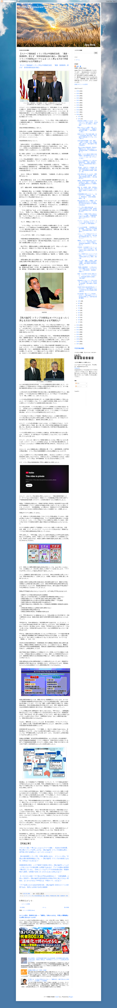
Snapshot (77, 368)
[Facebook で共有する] (41, 893)
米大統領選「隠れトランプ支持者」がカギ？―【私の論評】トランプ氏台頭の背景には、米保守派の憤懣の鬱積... (87, 296)
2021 (77, 102)
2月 (79, 319)
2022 (77, 100)
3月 (79, 317)
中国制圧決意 (53, 895)
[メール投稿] (33, 893)
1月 (79, 322)
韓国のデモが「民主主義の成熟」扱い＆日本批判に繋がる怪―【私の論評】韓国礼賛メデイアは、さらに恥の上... (87, 136)
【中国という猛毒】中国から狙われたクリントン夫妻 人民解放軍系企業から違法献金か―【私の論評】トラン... (87, 216)
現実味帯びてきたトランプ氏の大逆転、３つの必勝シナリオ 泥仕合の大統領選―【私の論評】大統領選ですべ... (87, 282)
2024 (77, 95)
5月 (79, 312)
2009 (77, 339)
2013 (77, 329)
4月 (79, 315)
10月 (79, 301)
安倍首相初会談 (38, 895)
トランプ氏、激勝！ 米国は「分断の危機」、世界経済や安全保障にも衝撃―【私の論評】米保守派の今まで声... (87, 263)
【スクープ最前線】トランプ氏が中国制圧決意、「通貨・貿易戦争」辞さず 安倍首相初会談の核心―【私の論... (87, 163)
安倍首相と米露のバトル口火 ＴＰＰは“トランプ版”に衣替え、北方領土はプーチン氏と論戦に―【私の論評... (88, 123)
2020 (77, 105)
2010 (77, 336)
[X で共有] (40, 893)
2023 (77, 98)
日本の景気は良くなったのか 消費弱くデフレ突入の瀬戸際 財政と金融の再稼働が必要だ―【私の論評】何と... (87, 176)
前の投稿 (66, 907)
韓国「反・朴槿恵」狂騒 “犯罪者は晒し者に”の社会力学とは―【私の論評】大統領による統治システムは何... (87, 189)
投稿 (78, 383)
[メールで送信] (37, 893)
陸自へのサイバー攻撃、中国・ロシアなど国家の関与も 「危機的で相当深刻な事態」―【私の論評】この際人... (87, 129)
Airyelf (57, 996)
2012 (77, 332)
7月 (79, 308)
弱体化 (47, 895)
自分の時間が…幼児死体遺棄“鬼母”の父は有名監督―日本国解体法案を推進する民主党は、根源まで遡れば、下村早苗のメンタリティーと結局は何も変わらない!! (48, 959)
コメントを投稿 (25, 904)
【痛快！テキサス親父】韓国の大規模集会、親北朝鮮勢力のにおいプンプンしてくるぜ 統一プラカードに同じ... (87, 156)
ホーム (44, 907)
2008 (77, 341)
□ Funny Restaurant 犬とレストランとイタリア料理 (51, 7)
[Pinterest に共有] (43, 893)
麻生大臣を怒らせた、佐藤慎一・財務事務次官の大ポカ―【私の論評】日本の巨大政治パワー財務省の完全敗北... (87, 203)
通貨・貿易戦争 (61, 895)
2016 (77, 114)
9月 (79, 303)
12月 (79, 116)
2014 (77, 327)
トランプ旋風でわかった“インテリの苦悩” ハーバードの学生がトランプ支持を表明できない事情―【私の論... (87, 256)
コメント (79, 386)
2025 (77, 93)
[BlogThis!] (38, 893)
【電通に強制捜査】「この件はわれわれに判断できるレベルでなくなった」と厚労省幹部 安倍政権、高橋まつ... (87, 269)
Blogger (71, 996)
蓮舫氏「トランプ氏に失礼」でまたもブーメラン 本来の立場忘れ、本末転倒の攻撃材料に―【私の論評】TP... (87, 242)
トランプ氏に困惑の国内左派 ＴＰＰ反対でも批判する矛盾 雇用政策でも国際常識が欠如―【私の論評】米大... (87, 209)
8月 (79, 305)
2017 (77, 112)
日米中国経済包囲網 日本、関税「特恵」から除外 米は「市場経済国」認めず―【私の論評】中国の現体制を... (87, 143)
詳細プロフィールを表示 (81, 84)
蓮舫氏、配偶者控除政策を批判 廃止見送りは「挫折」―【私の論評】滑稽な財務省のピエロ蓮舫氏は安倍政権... (87, 183)
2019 (77, 107)
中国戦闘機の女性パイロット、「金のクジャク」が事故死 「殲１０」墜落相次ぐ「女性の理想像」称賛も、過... (87, 196)
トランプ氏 (31, 895)
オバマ (25, 895)
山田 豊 (78, 66)
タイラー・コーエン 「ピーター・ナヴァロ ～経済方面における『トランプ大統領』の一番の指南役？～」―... (87, 223)
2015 (77, 325)
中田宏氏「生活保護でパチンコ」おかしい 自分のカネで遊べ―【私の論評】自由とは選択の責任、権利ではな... (87, 249)
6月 (79, 310)
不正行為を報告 (79, 348)
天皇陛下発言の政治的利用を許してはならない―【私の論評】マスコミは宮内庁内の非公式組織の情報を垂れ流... (87, 289)
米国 (67, 895)
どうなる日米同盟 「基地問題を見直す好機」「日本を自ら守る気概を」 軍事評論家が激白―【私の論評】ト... (87, 229)
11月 (79, 118)
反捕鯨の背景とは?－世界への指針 (37, 970)
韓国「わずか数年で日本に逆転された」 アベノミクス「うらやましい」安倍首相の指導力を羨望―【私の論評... (87, 276)
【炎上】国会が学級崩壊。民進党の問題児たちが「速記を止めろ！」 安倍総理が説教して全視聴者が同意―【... (87, 149)
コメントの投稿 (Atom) (28, 910)
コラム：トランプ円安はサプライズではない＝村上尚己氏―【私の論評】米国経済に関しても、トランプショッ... (87, 236)
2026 (77, 91)
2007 (77, 343)
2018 (77, 109)
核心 (44, 895)
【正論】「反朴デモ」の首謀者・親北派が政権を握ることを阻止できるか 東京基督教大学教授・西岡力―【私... (87, 169)
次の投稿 (22, 907)
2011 (77, 334)
